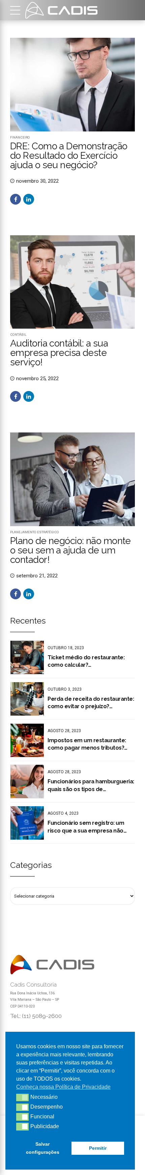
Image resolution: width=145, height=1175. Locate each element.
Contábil (18, 334)
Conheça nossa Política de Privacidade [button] (63, 1087)
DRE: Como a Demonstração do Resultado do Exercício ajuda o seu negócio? (68, 156)
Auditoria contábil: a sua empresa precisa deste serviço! (59, 353)
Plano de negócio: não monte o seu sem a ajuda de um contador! (70, 550)
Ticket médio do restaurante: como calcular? (86, 661)
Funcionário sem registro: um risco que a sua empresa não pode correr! (86, 827)
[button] (22, 1097)
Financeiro (20, 137)
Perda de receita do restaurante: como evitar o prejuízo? (91, 703)
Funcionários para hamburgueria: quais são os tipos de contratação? (91, 785)
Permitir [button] (98, 1148)
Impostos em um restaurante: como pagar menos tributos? (87, 744)
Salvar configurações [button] (42, 1148)
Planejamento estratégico (34, 532)
